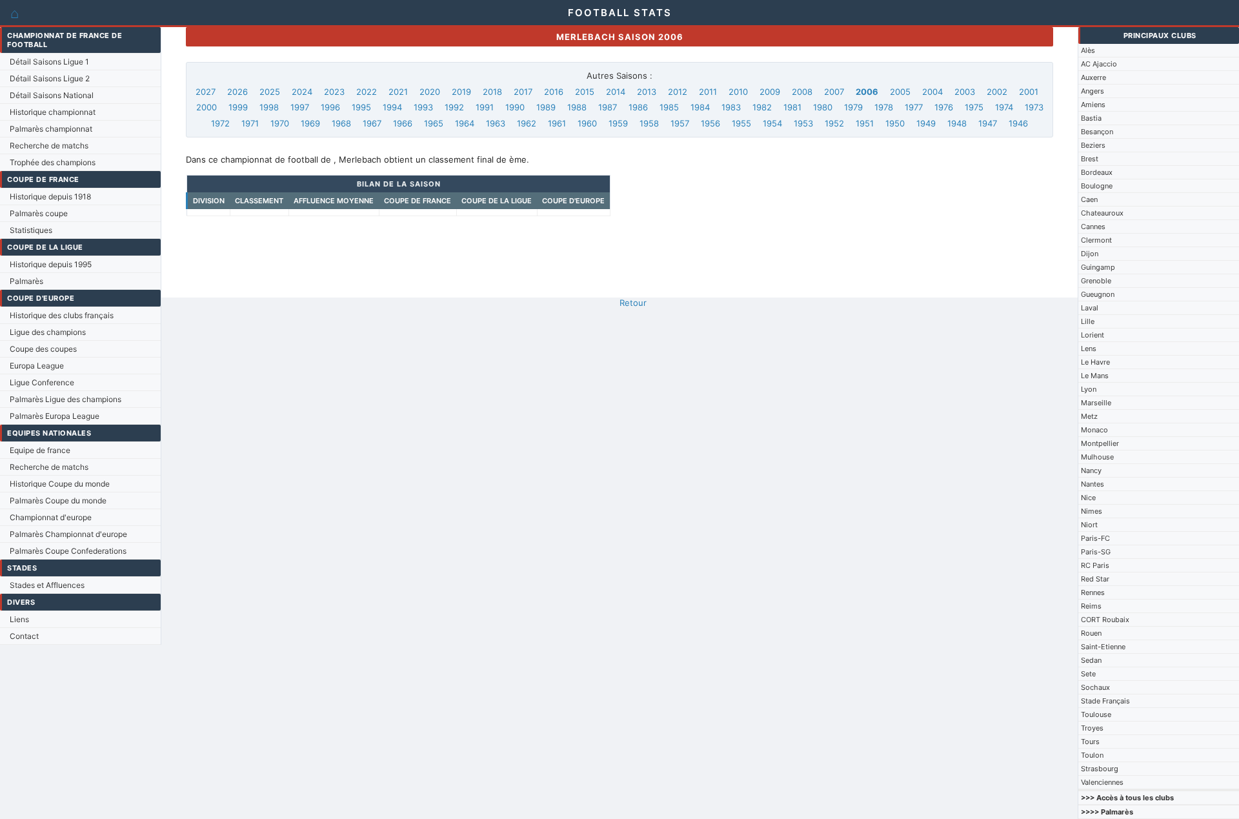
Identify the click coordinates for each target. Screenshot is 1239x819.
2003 (964, 91)
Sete (1088, 673)
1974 (1004, 107)
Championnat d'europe (51, 517)
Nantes (1092, 484)
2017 (523, 91)
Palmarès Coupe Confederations (68, 551)
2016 (553, 91)
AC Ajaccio (1099, 63)
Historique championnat (53, 112)
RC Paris (1095, 565)
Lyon (1088, 389)
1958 (649, 123)
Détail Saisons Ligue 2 (50, 78)
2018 (492, 91)
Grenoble (1096, 280)
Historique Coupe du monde (60, 484)
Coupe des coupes (43, 349)
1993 (423, 107)
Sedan (1091, 660)
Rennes (1093, 592)
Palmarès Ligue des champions (65, 399)
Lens (1088, 348)
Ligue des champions (48, 332)
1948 (957, 123)
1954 (772, 123)
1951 (865, 123)
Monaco (1094, 429)
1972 (220, 123)
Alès (1088, 50)
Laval (1089, 307)
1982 (762, 107)
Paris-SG (1096, 551)
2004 (932, 91)
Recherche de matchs (49, 145)
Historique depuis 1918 (50, 196)
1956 (710, 123)
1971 (250, 123)
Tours (1090, 741)
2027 (206, 91)
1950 (895, 123)
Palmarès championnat (51, 129)
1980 (822, 107)
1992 (454, 107)
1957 (679, 123)
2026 (237, 91)
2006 (867, 91)
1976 (943, 107)
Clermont (1096, 240)
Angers (1092, 91)
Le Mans (1095, 375)
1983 (731, 107)
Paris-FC (1095, 538)
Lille (1087, 321)
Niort (1089, 524)
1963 (495, 123)
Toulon (1092, 755)
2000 (206, 107)
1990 (515, 107)
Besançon (1097, 131)
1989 (546, 107)
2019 (461, 91)
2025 (269, 91)
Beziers (1093, 145)
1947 (987, 123)
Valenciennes (1102, 782)
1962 (526, 123)
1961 (557, 123)
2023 (334, 91)
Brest (1089, 158)
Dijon (1089, 253)
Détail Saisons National (52, 95)
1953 (803, 123)
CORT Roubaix (1105, 619)
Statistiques (31, 230)
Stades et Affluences (47, 585)
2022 (366, 91)
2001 (1028, 91)
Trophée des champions (53, 162)
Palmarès (26, 281)
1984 (700, 107)
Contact (24, 636)
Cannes (1093, 226)
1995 (361, 107)
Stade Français (1105, 700)
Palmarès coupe (39, 213)
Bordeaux (1097, 172)
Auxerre (1093, 77)
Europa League (37, 365)
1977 (914, 107)
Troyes (1092, 728)
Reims (1091, 606)
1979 (853, 107)
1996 (330, 107)
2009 (770, 91)
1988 (577, 107)
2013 (646, 91)
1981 (792, 107)
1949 (926, 123)
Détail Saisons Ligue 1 (49, 61)
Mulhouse (1097, 456)
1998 (269, 107)
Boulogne (1097, 185)
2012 (677, 91)
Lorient (1092, 334)
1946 (1018, 123)
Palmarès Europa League (54, 416)
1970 (279, 123)
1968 (341, 123)
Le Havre (1095, 362)
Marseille (1096, 402)
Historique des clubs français (62, 315)
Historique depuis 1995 (51, 264)
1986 (638, 107)
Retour (633, 303)
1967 (372, 123)
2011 (708, 91)
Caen (1089, 199)
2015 (584, 91)
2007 (834, 91)
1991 (485, 107)
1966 (402, 123)
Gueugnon (1097, 294)
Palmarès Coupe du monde (58, 500)
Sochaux (1095, 687)
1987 (607, 107)
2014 (615, 91)
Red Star (1095, 578)
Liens (19, 619)
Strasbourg (1099, 768)
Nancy (1091, 470)
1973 (1034, 107)
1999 (238, 107)
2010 (738, 91)
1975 (974, 107)
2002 (997, 91)
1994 (392, 107)
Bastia (1091, 118)
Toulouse (1096, 714)
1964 (464, 123)
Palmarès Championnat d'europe (68, 534)
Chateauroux (1102, 212)
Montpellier (1100, 443)
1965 (433, 123)
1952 (834, 123)
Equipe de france (40, 450)
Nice (1088, 497)
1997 (299, 107)
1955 (741, 123)
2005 (900, 91)
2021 (398, 91)
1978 (883, 107)
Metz (1089, 416)
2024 (302, 91)
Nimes (1091, 511)
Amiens (1093, 104)
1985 (669, 107)
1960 (587, 123)
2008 (802, 91)
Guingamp (1098, 267)
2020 (429, 91)
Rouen (1091, 633)
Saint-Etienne (1103, 646)
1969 (310, 123)
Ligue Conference (42, 382)
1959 (618, 123)
